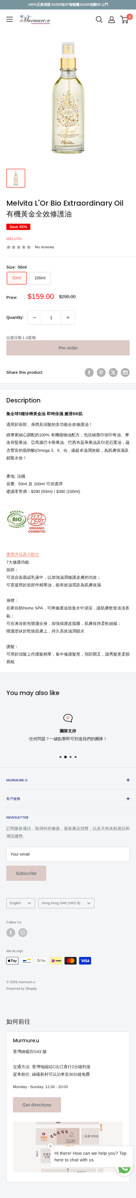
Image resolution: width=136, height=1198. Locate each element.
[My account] (111, 19)
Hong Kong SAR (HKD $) (61, 903)
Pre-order (68, 347)
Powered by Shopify (21, 988)
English (15, 903)
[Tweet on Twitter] (113, 372)
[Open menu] (9, 19)
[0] (124, 19)
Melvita (14, 239)
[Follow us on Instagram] (22, 932)
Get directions (37, 1104)
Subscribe (26, 873)
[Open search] (99, 19)
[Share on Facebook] (89, 372)
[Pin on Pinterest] (101, 372)
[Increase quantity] (68, 317)
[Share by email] (125, 372)
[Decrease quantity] (34, 317)
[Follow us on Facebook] (10, 932)
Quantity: (15, 317)
